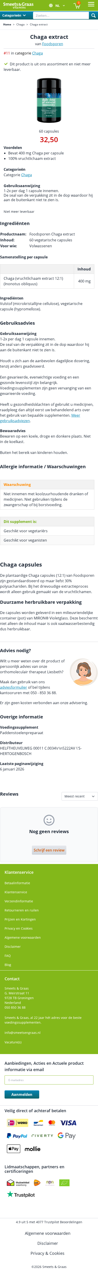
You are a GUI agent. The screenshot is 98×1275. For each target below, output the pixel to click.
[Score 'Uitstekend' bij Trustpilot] (21, 1194)
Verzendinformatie (19, 901)
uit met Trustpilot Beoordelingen (49, 1222)
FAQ (8, 955)
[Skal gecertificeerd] (64, 1182)
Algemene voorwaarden (23, 937)
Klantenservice (16, 892)
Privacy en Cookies (19, 928)
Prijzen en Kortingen (20, 919)
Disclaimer (13, 946)
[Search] (93, 15)
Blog (8, 965)
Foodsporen (52, 43)
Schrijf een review (49, 850)
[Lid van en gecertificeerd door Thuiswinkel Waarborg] (18, 1182)
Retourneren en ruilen (22, 910)
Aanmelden (21, 1094)
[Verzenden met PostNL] (37, 1182)
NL (58, 5)
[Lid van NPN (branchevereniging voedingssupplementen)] (50, 1182)
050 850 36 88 (15, 1007)
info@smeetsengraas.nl (23, 1032)
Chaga (20, 24)
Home (7, 24)
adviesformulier (13, 687)
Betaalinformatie (17, 883)
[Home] (18, 5)
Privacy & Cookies (48, 1253)
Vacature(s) (13, 1042)
